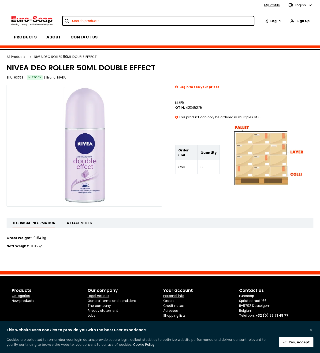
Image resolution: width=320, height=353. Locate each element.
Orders (168, 300)
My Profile (272, 5)
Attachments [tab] (79, 223)
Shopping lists (174, 315)
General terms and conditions (112, 300)
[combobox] (158, 21)
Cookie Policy (144, 344)
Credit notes (173, 305)
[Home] (31, 21)
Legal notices (98, 295)
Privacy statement (103, 310)
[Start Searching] (66, 21)
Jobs (91, 315)
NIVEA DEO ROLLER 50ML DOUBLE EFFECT (65, 56)
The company (99, 305)
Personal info (173, 295)
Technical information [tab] (33, 223)
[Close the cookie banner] (311, 330)
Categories (21, 295)
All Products (16, 56)
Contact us (251, 290)
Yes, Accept (299, 342)
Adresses (170, 310)
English (300, 5)
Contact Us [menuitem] (84, 37)
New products (23, 300)
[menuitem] (53, 37)
